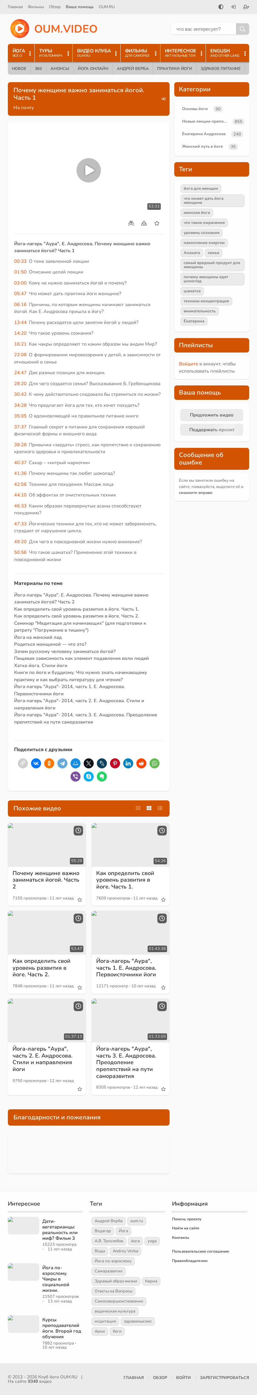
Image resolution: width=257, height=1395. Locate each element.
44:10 (20, 495)
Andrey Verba (125, 1251)
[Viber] (76, 777)
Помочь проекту (186, 1219)
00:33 (20, 261)
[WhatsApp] (154, 763)
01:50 (20, 272)
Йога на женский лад (38, 637)
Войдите (188, 364)
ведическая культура (115, 1311)
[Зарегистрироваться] (246, 7)
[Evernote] (102, 777)
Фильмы (36, 7)
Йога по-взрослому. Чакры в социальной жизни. (55, 1279)
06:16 (20, 304)
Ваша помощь (80, 7)
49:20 (20, 541)
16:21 (20, 344)
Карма (151, 1281)
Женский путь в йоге (202, 146)
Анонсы (59, 69)
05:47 (20, 293)
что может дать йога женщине (203, 200)
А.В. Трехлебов (109, 1241)
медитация (105, 1321)
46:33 (20, 506)
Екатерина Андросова (204, 134)
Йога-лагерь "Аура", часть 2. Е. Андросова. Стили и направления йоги (42, 1059)
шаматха (192, 291)
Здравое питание (221, 69)
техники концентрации (206, 301)
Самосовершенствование (119, 1301)
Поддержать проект (211, 430)
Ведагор (103, 1231)
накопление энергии (204, 243)
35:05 (20, 416)
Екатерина (194, 321)
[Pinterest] (115, 763)
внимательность (200, 311)
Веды (100, 1251)
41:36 (20, 473)
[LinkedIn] (128, 763)
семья (213, 253)
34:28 (20, 405)
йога (135, 1241)
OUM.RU (107, 7)
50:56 (20, 552)
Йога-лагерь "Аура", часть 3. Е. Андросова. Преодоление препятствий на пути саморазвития (126, 1062)
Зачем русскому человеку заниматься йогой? (65, 651)
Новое (19, 69)
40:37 (20, 462)
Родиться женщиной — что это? (50, 644)
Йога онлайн (93, 69)
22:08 (20, 355)
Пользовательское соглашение (200, 1251)
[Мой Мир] (76, 763)
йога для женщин (201, 188)
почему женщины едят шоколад (206, 279)
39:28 (20, 445)
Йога (123, 1231)
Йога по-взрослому (113, 1261)
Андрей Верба (133, 69)
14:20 (20, 333)
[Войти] (233, 7)
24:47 (20, 372)
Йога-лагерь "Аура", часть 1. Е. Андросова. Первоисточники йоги (126, 967)
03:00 (20, 283)
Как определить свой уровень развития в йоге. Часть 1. (76, 609)
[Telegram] (62, 763)
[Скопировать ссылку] (23, 763)
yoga (152, 1241)
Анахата (192, 253)
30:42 (20, 394)
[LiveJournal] (102, 763)
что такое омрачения (204, 222)
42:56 (20, 484)
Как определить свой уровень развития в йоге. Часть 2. (76, 616)
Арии (100, 1331)
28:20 (20, 383)
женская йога (197, 212)
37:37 (20, 427)
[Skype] (89, 777)
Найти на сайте (185, 1228)
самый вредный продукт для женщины (212, 265)
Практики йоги (174, 69)
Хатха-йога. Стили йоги (40, 665)
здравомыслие (138, 1321)
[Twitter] (89, 763)
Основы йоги (195, 109)
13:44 (20, 322)
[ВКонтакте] (36, 763)
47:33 (20, 524)
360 (38, 69)
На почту (23, 107)
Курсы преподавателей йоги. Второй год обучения (61, 1328)
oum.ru (136, 1221)
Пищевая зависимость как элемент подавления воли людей (81, 658)
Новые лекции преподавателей (206, 121)
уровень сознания (201, 233)
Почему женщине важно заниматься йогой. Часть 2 (46, 879)
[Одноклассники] (49, 763)
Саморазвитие (109, 1271)
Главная (15, 7)
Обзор (55, 7)
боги (117, 1331)
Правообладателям (189, 1260)
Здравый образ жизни (116, 1281)
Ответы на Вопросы (113, 1291)
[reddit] (141, 763)
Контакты (180, 1237)
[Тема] (220, 7)
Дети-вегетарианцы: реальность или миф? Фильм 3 (60, 1229)
